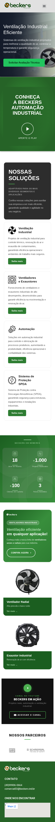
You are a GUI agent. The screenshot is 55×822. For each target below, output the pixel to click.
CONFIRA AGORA (21, 552)
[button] (44, 6)
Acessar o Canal (29, 715)
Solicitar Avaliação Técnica (24, 62)
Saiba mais (17, 261)
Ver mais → (12, 611)
